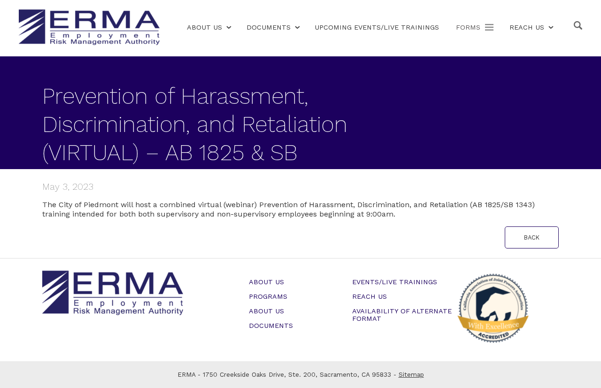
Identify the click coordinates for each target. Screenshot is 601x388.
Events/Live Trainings (394, 282)
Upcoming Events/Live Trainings (377, 27)
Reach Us (526, 27)
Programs (268, 296)
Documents (269, 27)
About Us (204, 27)
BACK (531, 237)
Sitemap (411, 374)
